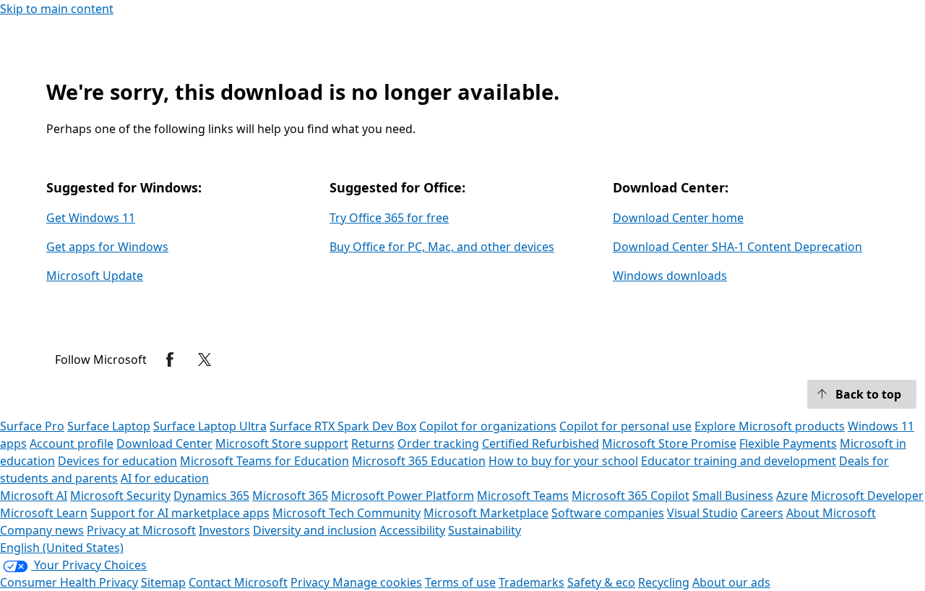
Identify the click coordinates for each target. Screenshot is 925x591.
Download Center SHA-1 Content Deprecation (737, 247)
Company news (42, 530)
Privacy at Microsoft (141, 530)
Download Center (164, 443)
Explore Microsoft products (769, 426)
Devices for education (117, 461)
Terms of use (460, 582)
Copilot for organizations (487, 426)
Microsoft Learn (43, 513)
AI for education (165, 478)
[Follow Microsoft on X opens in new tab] (204, 359)
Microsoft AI (33, 495)
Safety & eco (601, 582)
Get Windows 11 (90, 218)
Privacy (311, 582)
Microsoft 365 (290, 495)
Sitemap (163, 582)
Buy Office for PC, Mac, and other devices (442, 247)
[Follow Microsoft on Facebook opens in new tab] (169, 359)
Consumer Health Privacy (69, 582)
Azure (792, 495)
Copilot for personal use (625, 426)
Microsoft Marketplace (485, 513)
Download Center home (678, 218)
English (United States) (62, 548)
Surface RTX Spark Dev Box (343, 426)
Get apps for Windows (107, 247)
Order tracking (438, 443)
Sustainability (484, 530)
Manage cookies (377, 582)
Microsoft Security (120, 495)
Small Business (732, 495)
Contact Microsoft (238, 582)
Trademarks (531, 582)
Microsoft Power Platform (402, 495)
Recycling (663, 582)
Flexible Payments (788, 443)
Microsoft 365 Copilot (630, 495)
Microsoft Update (94, 276)
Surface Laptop (108, 426)
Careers (762, 513)
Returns (373, 443)
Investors (224, 530)
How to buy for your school (563, 461)
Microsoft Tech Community (346, 513)
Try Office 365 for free (389, 218)
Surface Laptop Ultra (210, 426)
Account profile (71, 443)
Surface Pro (32, 426)
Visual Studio (702, 513)
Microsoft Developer (867, 495)
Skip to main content (56, 9)
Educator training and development (738, 461)
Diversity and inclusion (315, 530)
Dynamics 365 (211, 495)
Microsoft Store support (281, 443)
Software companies (607, 513)
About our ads (731, 582)
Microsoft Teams (523, 495)
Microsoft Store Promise (669, 443)
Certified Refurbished (540, 443)
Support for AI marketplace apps (180, 513)
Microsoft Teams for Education (264, 461)
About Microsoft (831, 513)
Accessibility (412, 530)
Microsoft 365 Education (419, 461)
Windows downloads (670, 276)
